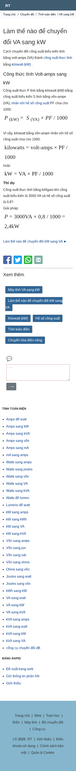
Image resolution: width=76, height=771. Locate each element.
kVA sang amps (17, 619)
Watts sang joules (19, 469)
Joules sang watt (18, 576)
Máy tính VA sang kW (24, 290)
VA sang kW (15, 605)
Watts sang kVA (18, 490)
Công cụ (39, 729)
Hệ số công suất (47, 318)
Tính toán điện (47, 14)
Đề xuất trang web (19, 669)
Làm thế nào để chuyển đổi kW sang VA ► (35, 241)
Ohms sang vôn (18, 569)
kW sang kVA (16, 533)
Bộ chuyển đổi (52, 722)
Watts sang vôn (17, 476)
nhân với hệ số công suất (30, 103)
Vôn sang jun (16, 548)
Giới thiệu (13, 683)
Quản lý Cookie (42, 752)
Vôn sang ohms (18, 562)
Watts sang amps (19, 462)
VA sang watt (16, 598)
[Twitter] (18, 263)
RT (7, 6)
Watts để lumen (17, 498)
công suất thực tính (58, 57)
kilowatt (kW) (21, 64)
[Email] (39, 263)
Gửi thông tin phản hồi (22, 676)
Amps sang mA (17, 448)
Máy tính (30, 722)
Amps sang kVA (18, 433)
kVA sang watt (16, 626)
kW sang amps (17, 512)
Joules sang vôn (18, 583)
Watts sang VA (17, 483)
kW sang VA (15, 526)
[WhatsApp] (28, 263)
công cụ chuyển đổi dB (23, 648)
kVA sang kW (16, 633)
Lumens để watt (18, 505)
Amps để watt (16, 419)
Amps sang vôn (17, 440)
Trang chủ (9, 14)
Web (37, 715)
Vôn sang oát (16, 555)
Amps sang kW (17, 426)
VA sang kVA (16, 612)
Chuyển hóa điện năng (25, 340)
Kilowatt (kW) (18, 318)
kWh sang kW (16, 591)
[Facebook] (8, 263)
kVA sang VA (16, 641)
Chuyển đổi (27, 14)
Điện (16, 722)
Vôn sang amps (18, 541)
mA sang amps (17, 455)
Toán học (53, 715)
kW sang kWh (16, 519)
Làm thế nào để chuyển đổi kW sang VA (33, 304)
